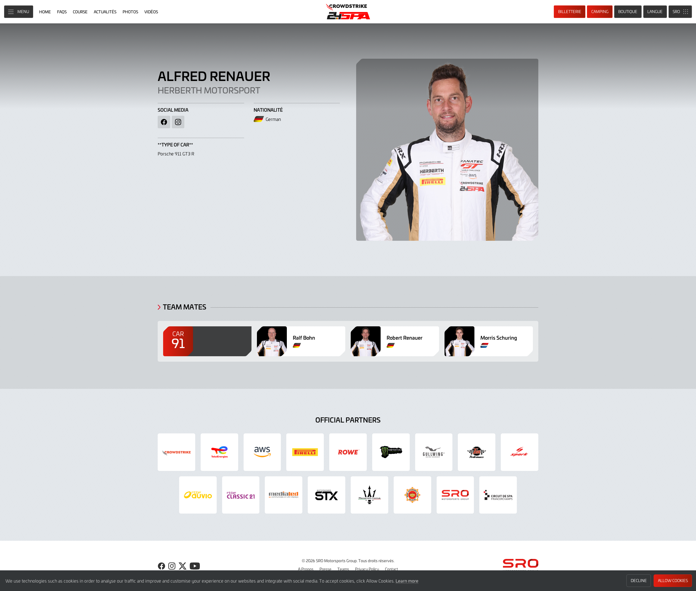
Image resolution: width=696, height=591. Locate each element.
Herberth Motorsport (209, 90)
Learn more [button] (407, 581)
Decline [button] (639, 580)
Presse (325, 569)
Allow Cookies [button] (673, 580)
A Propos (305, 569)
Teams (343, 569)
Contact (391, 569)
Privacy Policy (367, 569)
